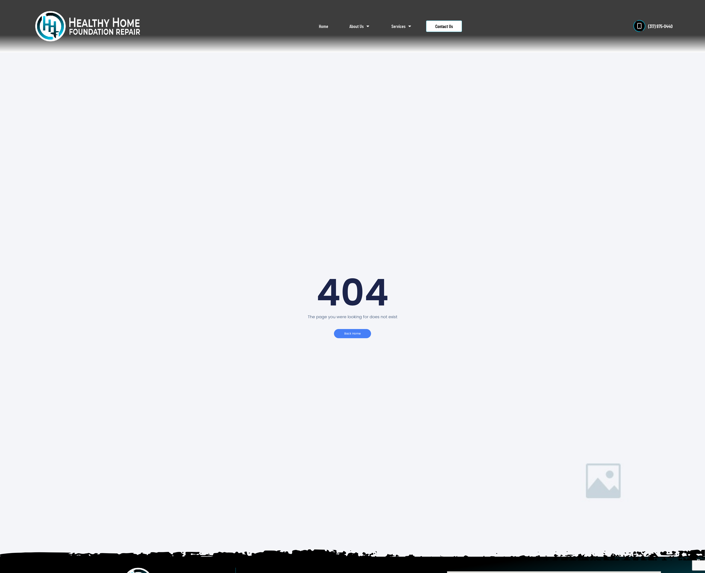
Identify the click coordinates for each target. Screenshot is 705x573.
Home (323, 26)
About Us (356, 26)
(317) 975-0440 (660, 26)
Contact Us (444, 26)
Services (398, 26)
